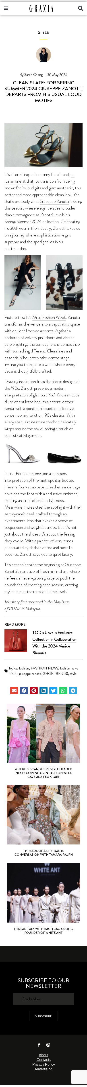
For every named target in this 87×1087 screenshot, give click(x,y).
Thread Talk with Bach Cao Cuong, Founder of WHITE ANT (44, 931)
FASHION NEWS (44, 668)
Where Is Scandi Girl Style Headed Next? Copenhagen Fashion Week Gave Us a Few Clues (43, 773)
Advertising (43, 1069)
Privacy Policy (43, 1064)
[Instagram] (48, 1045)
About (43, 1055)
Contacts (44, 1060)
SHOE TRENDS (55, 673)
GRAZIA (37, 605)
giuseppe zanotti (30, 673)
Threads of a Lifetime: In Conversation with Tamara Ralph (43, 853)
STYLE (43, 32)
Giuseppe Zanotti (54, 201)
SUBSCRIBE (43, 1016)
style (73, 673)
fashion (24, 668)
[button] (6, 7)
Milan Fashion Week (49, 317)
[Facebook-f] (39, 1045)
